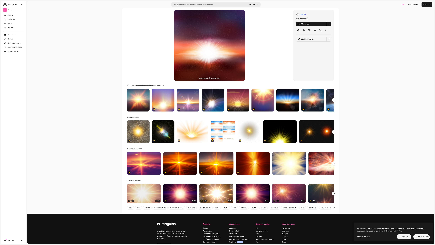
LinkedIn (285, 236)
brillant (226, 207)
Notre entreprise (262, 224)
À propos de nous (262, 231)
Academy (232, 228)
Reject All (404, 237)
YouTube (285, 234)
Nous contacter (288, 224)
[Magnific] (166, 224)
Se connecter (413, 5)
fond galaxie (274, 207)
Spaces (205, 228)
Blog (257, 242)
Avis (257, 234)
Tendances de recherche (264, 239)
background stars (160, 207)
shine (234, 207)
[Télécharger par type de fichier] (329, 24)
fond (302, 207)
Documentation (234, 231)
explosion (244, 207)
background (312, 207)
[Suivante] (334, 100)
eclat (130, 207)
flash (138, 207)
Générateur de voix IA (211, 239)
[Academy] (9, 240)
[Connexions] (5, 240)
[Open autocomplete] (174, 4)
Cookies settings (363, 237)
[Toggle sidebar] (22, 4)
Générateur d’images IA (211, 234)
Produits (206, 224)
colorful (254, 207)
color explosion (326, 207)
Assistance (233, 234)
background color (205, 207)
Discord (284, 242)
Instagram (285, 231)
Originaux (236, 242)
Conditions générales (236, 236)
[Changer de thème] (13, 240)
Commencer (234, 224)
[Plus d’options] (325, 30)
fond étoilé (191, 207)
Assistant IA (207, 231)
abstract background (289, 207)
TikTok (284, 239)
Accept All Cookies (422, 237)
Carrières (259, 236)
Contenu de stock (209, 242)
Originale (189, 14)
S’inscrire (426, 5)
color (217, 207)
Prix (403, 5)
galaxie (263, 207)
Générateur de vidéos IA (212, 236)
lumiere (147, 207)
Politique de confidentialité (238, 239)
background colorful (176, 207)
